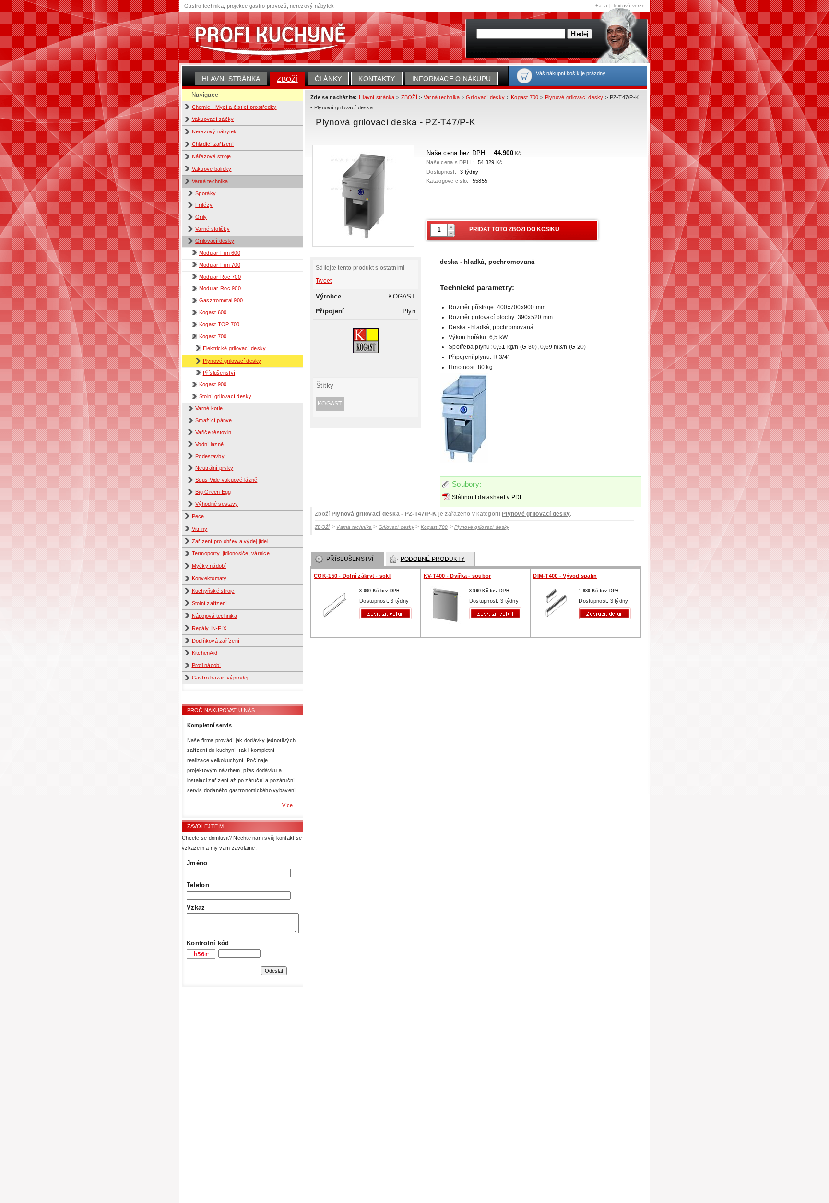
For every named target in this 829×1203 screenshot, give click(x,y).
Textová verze (629, 5)
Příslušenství (219, 373)
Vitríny (200, 529)
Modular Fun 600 (219, 253)
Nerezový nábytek (214, 131)
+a (598, 5)
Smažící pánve (213, 420)
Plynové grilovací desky (232, 361)
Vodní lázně (209, 444)
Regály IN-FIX (209, 628)
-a (605, 5)
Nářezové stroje (211, 156)
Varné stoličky (212, 229)
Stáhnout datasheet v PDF (487, 497)
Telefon (198, 885)
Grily (201, 217)
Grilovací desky (214, 241)
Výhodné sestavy (216, 504)
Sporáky (205, 193)
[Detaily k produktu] (387, 613)
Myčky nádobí (209, 566)
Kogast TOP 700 (219, 324)
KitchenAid (205, 652)
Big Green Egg (213, 492)
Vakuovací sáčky (213, 119)
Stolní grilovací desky (225, 396)
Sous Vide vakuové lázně (226, 480)
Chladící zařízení (213, 144)
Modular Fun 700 (219, 265)
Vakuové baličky (212, 169)
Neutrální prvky (214, 468)
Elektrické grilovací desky (234, 348)
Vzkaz (196, 907)
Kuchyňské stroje (213, 591)
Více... (290, 805)
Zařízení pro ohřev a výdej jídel (230, 541)
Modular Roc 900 (220, 288)
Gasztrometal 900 (221, 300)
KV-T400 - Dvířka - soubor (457, 576)
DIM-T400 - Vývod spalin (565, 576)
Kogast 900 (213, 384)
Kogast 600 (213, 312)
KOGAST (330, 403)
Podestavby (210, 456)
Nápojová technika (214, 616)
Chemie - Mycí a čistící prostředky (234, 107)
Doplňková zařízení (216, 640)
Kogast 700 (213, 336)
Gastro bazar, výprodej (220, 677)
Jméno (197, 863)
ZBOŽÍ (287, 79)
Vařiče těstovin (213, 432)
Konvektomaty (209, 578)
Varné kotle (209, 408)
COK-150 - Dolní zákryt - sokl (352, 576)
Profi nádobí (206, 665)
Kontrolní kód (208, 943)
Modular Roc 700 (220, 277)
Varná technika (210, 181)
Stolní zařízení (209, 603)
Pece (198, 516)
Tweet (324, 280)
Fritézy (204, 205)
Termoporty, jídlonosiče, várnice (231, 553)
